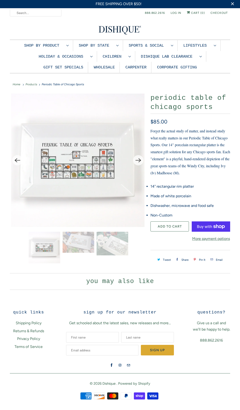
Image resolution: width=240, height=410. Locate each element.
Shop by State (96, 45)
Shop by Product (44, 45)
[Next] (138, 160)
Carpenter (135, 67)
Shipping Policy (28, 323)
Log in (176, 13)
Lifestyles (197, 45)
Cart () (197, 13)
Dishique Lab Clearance (169, 56)
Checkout (219, 13)
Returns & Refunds (28, 331)
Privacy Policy (28, 338)
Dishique (109, 383)
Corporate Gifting (177, 67)
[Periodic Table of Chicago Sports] (78, 160)
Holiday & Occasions (63, 56)
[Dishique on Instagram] (120, 365)
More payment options (211, 238)
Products (31, 84)
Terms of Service (29, 346)
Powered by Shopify (134, 383)
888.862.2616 (155, 13)
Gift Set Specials (63, 67)
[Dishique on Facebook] (112, 365)
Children (114, 56)
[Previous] (17, 160)
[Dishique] (120, 30)
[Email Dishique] (128, 365)
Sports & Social (149, 45)
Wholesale (104, 67)
